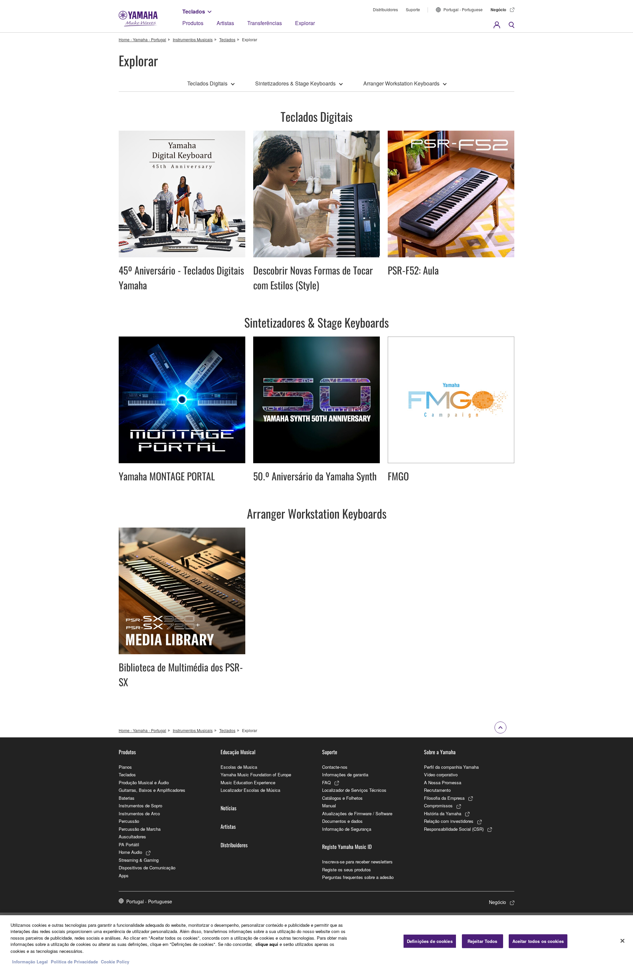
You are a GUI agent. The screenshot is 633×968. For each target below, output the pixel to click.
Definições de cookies (430, 941)
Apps (124, 875)
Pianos (125, 767)
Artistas (225, 23)
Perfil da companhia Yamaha (451, 767)
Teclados (193, 11)
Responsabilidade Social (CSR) (454, 829)
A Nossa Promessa (442, 782)
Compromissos (438, 805)
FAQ (326, 782)
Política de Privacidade (74, 961)
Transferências (264, 23)
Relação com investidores (448, 821)
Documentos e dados (342, 821)
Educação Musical (238, 752)
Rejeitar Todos (482, 941)
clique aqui (267, 944)
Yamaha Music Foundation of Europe (256, 774)
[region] (316, 941)
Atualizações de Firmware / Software (357, 813)
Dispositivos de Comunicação (147, 867)
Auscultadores (132, 836)
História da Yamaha (442, 813)
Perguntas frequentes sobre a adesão (358, 877)
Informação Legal (30, 961)
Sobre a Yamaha (440, 752)
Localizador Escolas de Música (250, 790)
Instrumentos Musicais (193, 39)
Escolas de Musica (239, 767)
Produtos (192, 23)
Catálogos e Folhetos (342, 798)
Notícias (228, 808)
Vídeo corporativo (441, 774)
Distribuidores (385, 9)
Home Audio (130, 852)
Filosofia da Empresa (444, 798)
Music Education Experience (248, 782)
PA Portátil (129, 844)
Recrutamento (437, 790)
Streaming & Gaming (139, 860)
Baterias (127, 798)
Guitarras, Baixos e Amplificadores (152, 790)
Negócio (498, 10)
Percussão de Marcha (140, 829)
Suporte (413, 9)
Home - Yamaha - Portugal (142, 39)
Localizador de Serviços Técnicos (354, 790)
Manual (329, 805)
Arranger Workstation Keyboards (401, 83)
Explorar (305, 23)
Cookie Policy (115, 961)
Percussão (129, 821)
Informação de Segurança (346, 829)
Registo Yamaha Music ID (347, 847)
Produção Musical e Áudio (144, 782)
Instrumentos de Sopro (140, 805)
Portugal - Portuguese (463, 9)
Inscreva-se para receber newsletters (357, 861)
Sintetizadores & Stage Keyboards (295, 83)
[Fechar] (622, 940)
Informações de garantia (345, 774)
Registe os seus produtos (346, 869)
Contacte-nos (334, 767)
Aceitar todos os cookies (538, 941)
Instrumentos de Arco (139, 813)
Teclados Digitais (207, 83)
